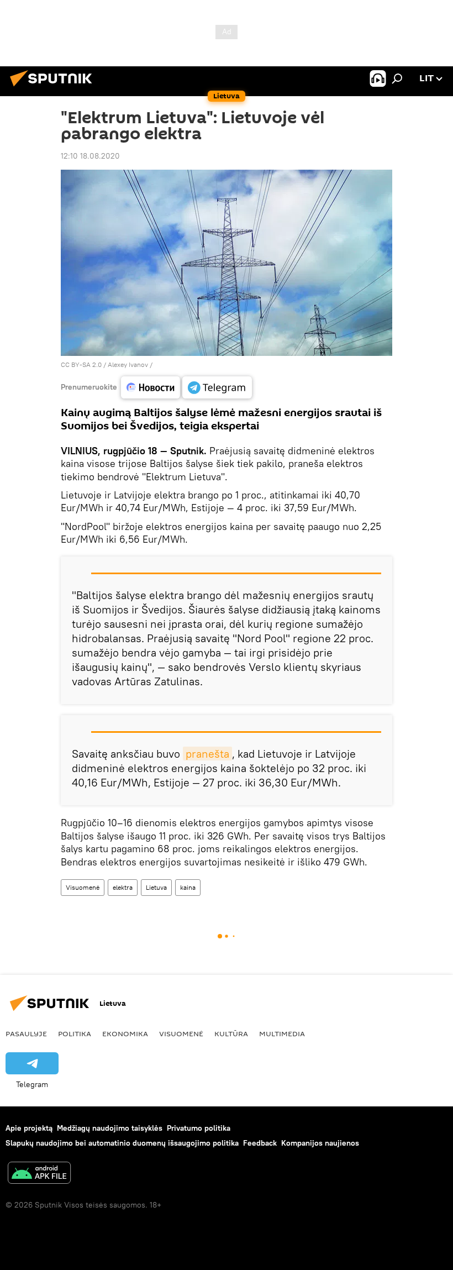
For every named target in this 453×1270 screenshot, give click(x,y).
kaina (188, 887)
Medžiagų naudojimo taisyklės (109, 1128)
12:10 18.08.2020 (90, 156)
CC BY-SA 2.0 (81, 364)
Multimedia (282, 1033)
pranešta (207, 753)
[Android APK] (39, 1174)
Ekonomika (125, 1033)
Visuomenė (82, 887)
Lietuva (156, 887)
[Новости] (150, 387)
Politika (74, 1033)
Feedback (260, 1143)
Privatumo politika (198, 1128)
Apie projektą (29, 1128)
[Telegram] (217, 387)
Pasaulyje (26, 1033)
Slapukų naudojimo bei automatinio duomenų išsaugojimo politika (122, 1143)
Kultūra (231, 1033)
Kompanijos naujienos (320, 1143)
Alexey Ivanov (128, 364)
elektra (123, 887)
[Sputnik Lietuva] (54, 88)
